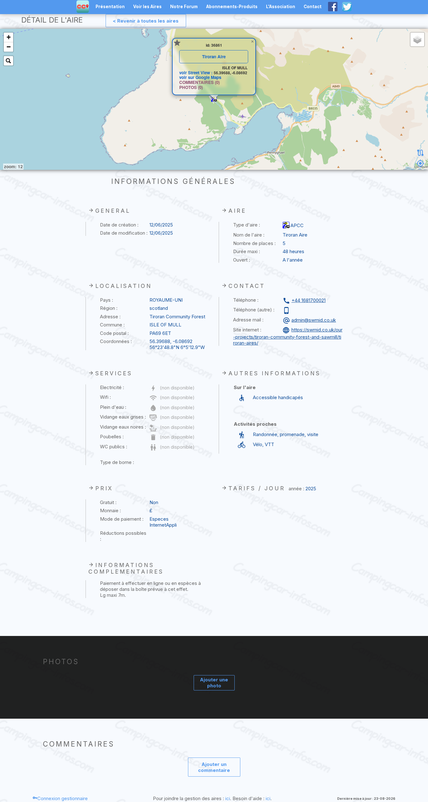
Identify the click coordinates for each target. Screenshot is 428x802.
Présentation (110, 6)
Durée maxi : (246, 251)
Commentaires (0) (199, 82)
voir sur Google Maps (200, 77)
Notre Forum (184, 6)
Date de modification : (124, 233)
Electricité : (112, 387)
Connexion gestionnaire (62, 798)
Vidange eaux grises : (123, 417)
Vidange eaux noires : (123, 427)
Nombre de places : (254, 243)
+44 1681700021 (308, 300)
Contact (312, 6)
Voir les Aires (147, 6)
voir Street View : (196, 73)
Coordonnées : (116, 341)
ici (227, 798)
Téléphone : (245, 300)
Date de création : (119, 225)
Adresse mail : (248, 320)
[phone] (287, 310)
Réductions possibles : (123, 536)
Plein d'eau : (113, 407)
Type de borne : (117, 462)
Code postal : (114, 333)
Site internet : (247, 330)
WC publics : (113, 447)
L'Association (280, 6)
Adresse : (110, 317)
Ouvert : (241, 260)
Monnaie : (110, 510)
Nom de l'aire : (248, 235)
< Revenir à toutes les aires (146, 21)
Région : (108, 308)
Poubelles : (112, 437)
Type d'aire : (246, 225)
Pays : (106, 300)
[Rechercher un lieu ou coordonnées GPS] (8, 60)
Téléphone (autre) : (253, 310)
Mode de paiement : (122, 519)
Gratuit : (108, 502)
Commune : (112, 325)
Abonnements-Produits (232, 6)
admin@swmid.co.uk (313, 320)
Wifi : (105, 397)
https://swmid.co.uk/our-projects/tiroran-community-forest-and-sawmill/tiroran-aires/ (287, 336)
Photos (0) (191, 87)
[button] (214, 99)
